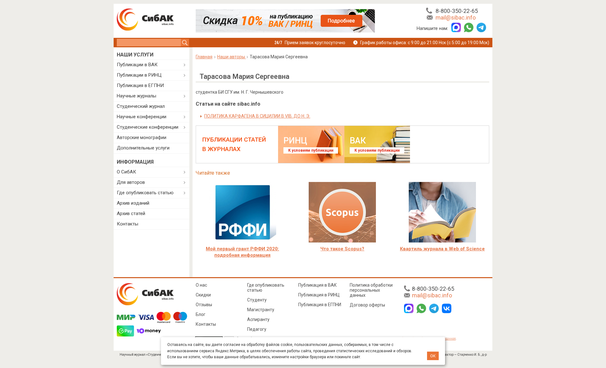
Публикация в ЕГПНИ (140, 85)
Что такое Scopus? (342, 249)
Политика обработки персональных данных (371, 290)
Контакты (127, 224)
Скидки (203, 294)
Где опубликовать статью (145, 193)
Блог (200, 314)
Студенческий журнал (141, 106)
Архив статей (131, 213)
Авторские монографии (141, 137)
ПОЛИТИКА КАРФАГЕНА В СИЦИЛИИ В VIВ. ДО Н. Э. (257, 116)
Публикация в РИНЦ (319, 294)
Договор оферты (367, 304)
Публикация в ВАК (317, 285)
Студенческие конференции (147, 127)
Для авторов (131, 182)
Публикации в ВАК (137, 64)
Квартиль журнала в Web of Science (442, 249)
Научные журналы (136, 96)
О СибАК (126, 172)
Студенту (257, 299)
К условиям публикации (310, 150)
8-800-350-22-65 (457, 11)
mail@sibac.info (456, 17)
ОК (433, 355)
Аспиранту (258, 319)
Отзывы (204, 304)
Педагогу (256, 329)
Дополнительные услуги (143, 148)
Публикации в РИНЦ (139, 75)
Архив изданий (133, 203)
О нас (201, 285)
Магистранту (260, 309)
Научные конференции (141, 117)
